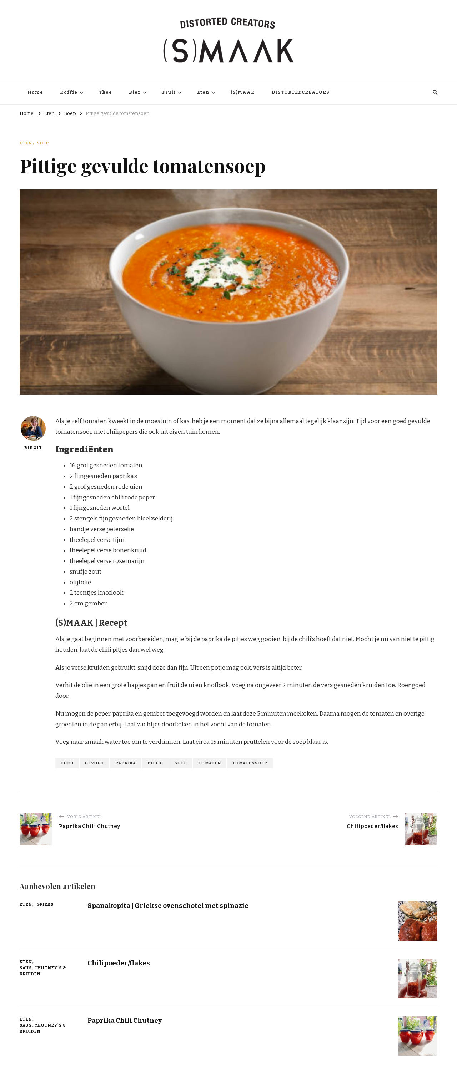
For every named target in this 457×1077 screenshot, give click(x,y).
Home (35, 92)
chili (67, 763)
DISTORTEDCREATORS (301, 92)
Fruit (169, 92)
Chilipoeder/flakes (118, 963)
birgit (33, 447)
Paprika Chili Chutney (124, 1020)
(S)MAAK (243, 92)
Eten (203, 92)
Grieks (45, 904)
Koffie (68, 92)
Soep (43, 143)
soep (181, 763)
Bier (135, 92)
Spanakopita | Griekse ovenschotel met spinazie (167, 905)
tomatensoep (249, 763)
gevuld (94, 763)
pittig (155, 763)
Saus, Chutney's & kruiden (43, 970)
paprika (125, 763)
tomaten (210, 763)
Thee (105, 92)
